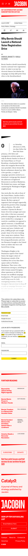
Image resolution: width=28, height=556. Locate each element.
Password (5, 350)
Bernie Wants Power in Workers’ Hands (7, 401)
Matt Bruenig (21, 399)
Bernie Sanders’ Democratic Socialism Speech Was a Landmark (7, 423)
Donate (20, 452)
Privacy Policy (20, 541)
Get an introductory (9, 10)
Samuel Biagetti (7, 57)
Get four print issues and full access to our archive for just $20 (12, 124)
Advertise (4, 541)
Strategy (12, 26)
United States (18, 23)
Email (3, 343)
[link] (9, 4)
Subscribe (7, 452)
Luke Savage (20, 433)
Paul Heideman (21, 409)
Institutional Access (7, 321)
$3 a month (5, 307)
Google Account (6, 318)
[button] (3, 4)
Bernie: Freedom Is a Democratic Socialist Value (7, 411)
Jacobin (19, 10)
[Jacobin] (20, 4)
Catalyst (4, 537)
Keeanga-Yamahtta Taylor (20, 421)
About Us (12, 537)
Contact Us (21, 537)
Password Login (6, 313)
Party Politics (5, 26)
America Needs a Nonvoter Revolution (7, 436)
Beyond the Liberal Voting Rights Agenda (6, 390)
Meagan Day (20, 388)
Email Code (4, 315)
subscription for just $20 (10, 12)
